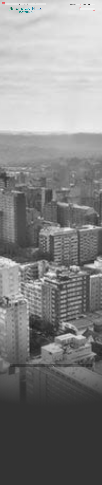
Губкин (84, 4)
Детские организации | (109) (25, 3)
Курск (92, 4)
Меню (3, 3)
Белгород (73, 4)
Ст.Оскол (79, 4)
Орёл (88, 4)
